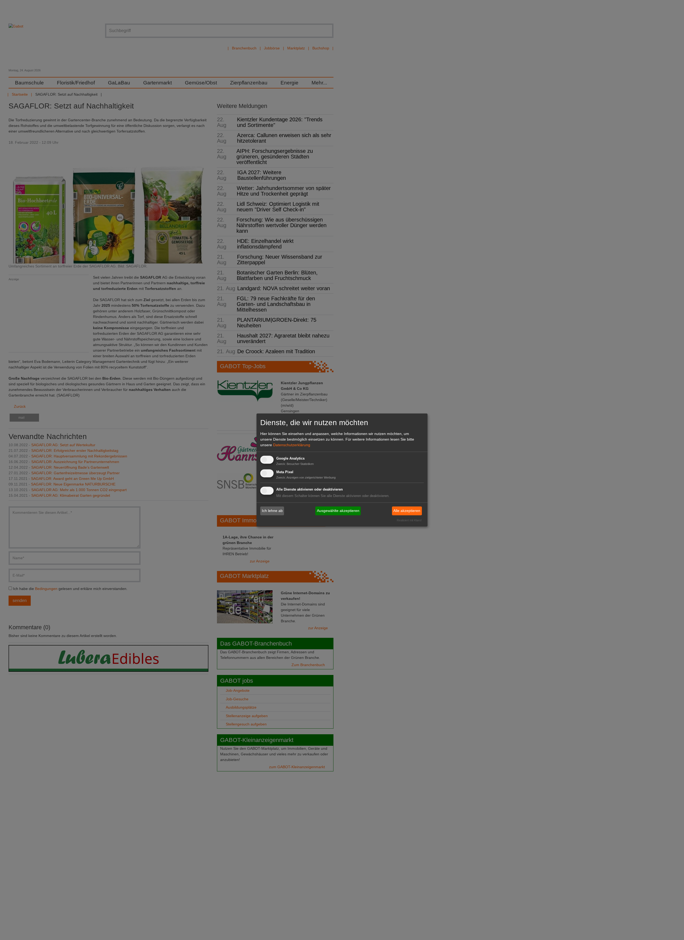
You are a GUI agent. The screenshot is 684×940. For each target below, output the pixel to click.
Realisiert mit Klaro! (409, 520)
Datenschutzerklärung (291, 445)
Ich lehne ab (272, 510)
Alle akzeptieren (406, 510)
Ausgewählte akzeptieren (338, 510)
